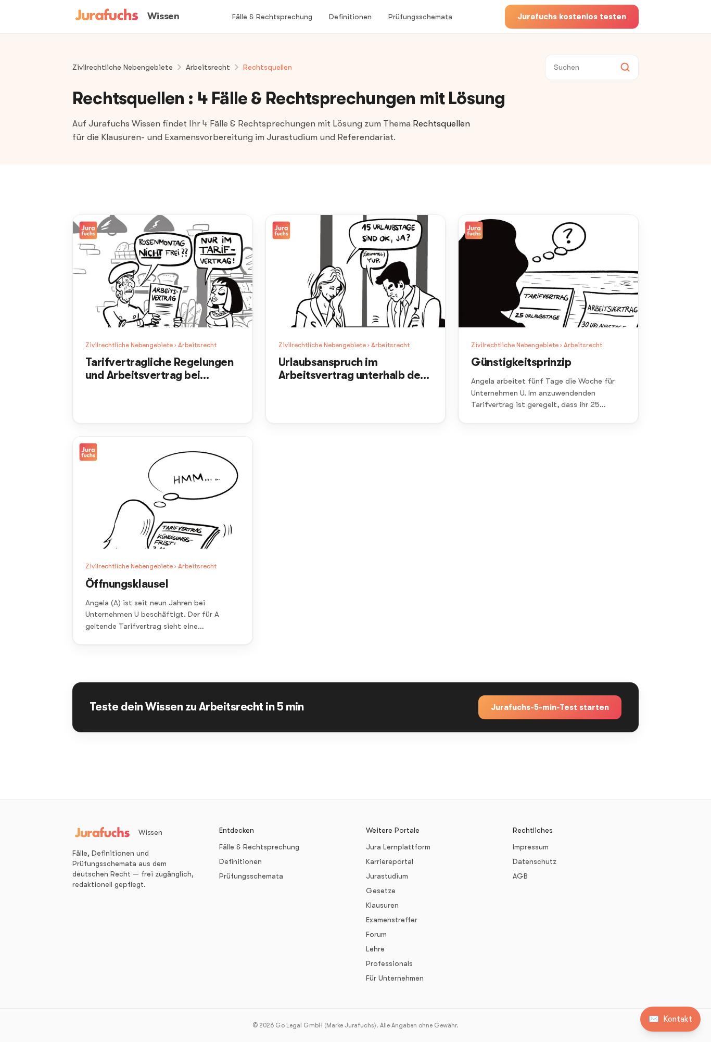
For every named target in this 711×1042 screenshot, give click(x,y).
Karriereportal (389, 861)
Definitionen (350, 16)
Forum (376, 934)
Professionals (389, 963)
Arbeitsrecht (208, 67)
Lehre (375, 949)
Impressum (531, 847)
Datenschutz (534, 861)
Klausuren (382, 905)
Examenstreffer (391, 920)
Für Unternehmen (395, 978)
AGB (520, 876)
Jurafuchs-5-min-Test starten (550, 707)
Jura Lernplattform (398, 847)
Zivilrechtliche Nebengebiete (122, 67)
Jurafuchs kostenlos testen (571, 16)
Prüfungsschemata (420, 16)
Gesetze (381, 890)
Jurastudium (387, 876)
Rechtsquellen (267, 67)
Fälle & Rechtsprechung (272, 16)
